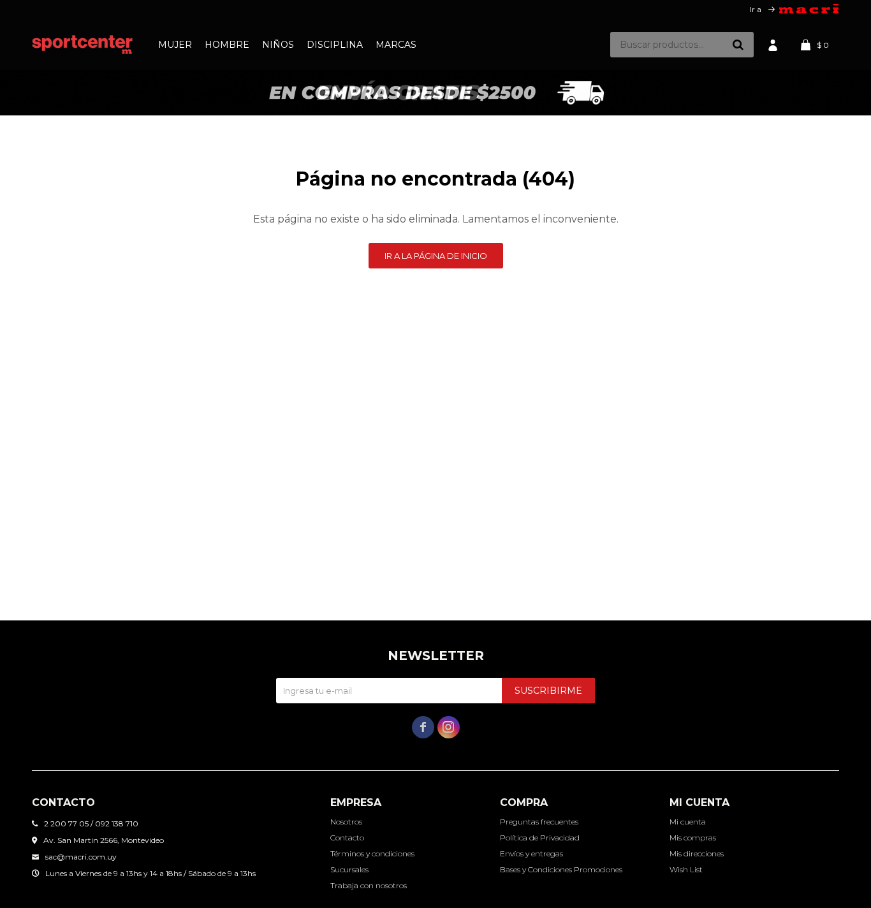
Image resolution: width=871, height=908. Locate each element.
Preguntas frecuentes (539, 821)
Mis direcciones (697, 853)
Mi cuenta (688, 821)
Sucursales (349, 869)
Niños (278, 44)
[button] (738, 44)
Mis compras (693, 837)
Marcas (396, 44)
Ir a (755, 9)
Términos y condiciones (372, 853)
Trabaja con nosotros (368, 885)
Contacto (347, 837)
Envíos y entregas (531, 853)
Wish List (686, 869)
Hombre (227, 44)
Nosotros (346, 821)
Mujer (175, 44)
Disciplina (335, 44)
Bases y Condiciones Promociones (561, 869)
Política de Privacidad (540, 837)
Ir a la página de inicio (435, 256)
